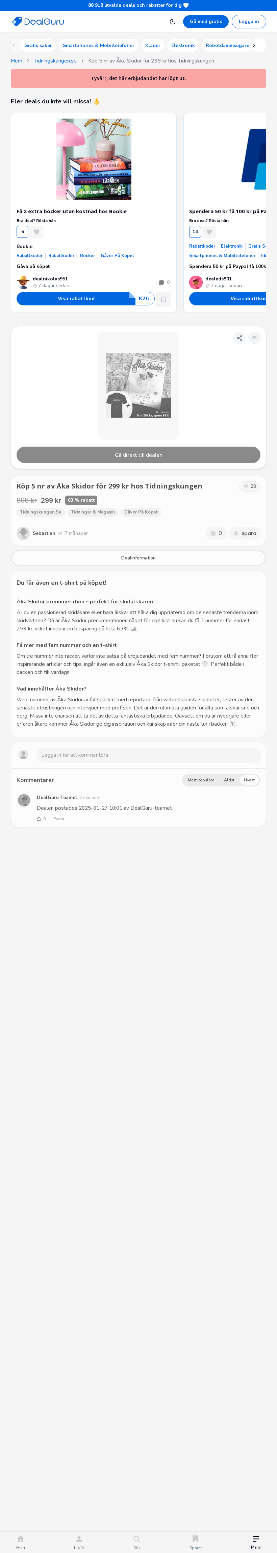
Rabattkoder (30, 256)
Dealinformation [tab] (138, 558)
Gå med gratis (206, 21)
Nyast (249, 780)
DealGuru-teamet (57, 797)
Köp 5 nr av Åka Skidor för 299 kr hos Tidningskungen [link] (151, 61)
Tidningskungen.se (55, 61)
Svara (59, 819)
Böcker (87, 256)
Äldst (229, 780)
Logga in (249, 21)
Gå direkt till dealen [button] (138, 454)
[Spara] (163, 299)
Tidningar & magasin (93, 512)
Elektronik (232, 246)
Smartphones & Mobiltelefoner (222, 256)
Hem (16, 61)
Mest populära (201, 780)
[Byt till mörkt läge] (172, 21)
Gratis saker (261, 246)
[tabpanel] (138, 654)
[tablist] (138, 558)
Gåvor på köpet (117, 256)
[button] (256, 1543)
